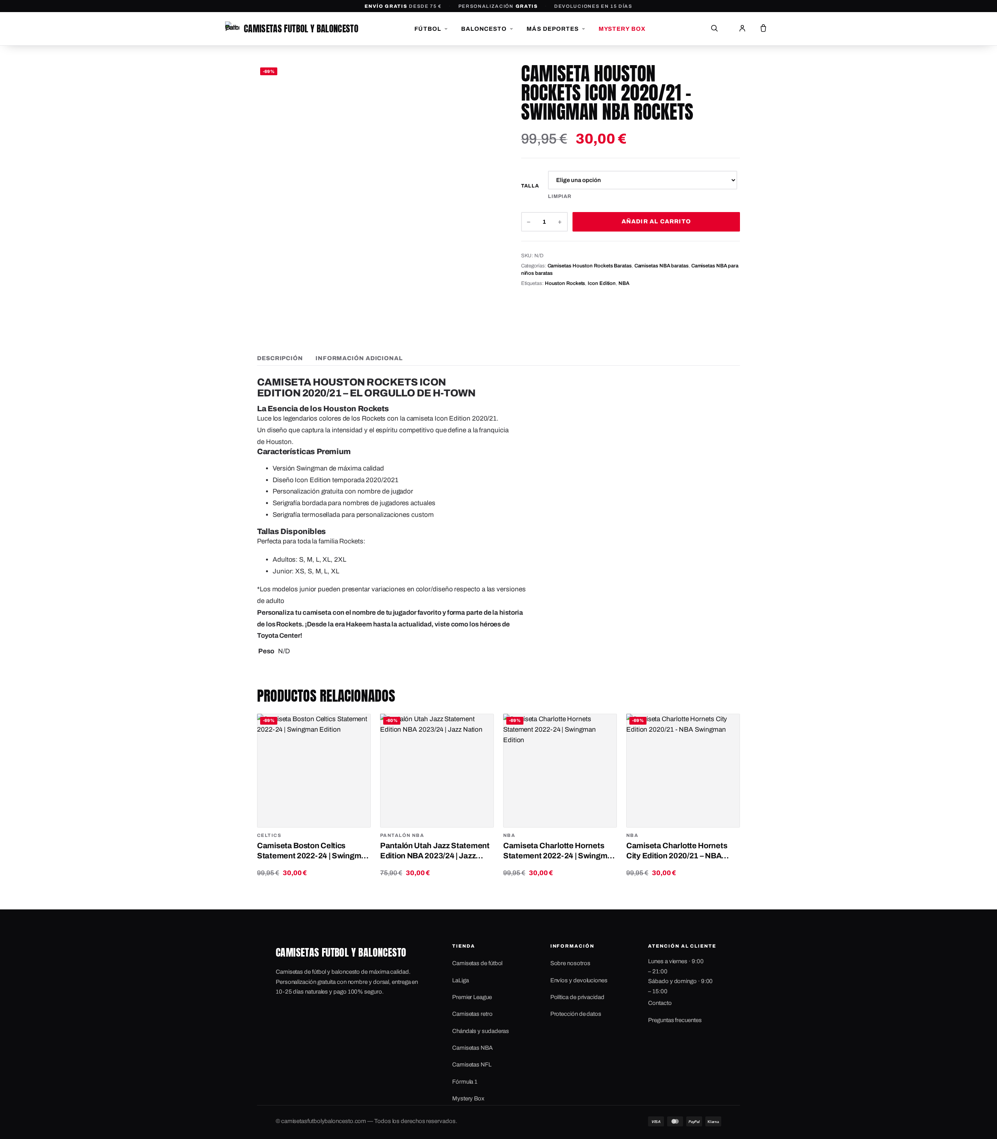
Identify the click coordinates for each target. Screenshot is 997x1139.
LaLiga (460, 980)
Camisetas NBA (472, 1048)
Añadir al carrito (656, 221)
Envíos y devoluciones (579, 980)
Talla (530, 186)
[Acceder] (742, 28)
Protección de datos (575, 1014)
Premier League (472, 997)
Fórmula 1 (464, 1082)
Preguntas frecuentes (674, 1020)
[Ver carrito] (763, 28)
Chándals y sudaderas (480, 1031)
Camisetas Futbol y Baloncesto (301, 28)
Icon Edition (602, 283)
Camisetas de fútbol (477, 963)
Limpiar (559, 196)
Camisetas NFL (471, 1064)
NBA (623, 283)
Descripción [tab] (280, 358)
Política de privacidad (577, 997)
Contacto (659, 1003)
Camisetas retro (472, 1014)
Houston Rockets (565, 283)
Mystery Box (468, 1098)
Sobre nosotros (570, 963)
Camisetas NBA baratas (661, 266)
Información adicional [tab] (359, 358)
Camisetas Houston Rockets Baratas (590, 266)
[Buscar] (714, 28)
